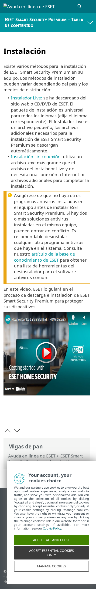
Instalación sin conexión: (36, 156)
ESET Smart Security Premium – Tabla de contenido (44, 22)
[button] (47, 354)
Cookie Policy (52, 534)
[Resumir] (84, 413)
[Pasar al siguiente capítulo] (17, 431)
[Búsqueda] (79, 6)
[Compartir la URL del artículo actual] (60, 413)
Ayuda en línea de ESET (31, 456)
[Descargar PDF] (72, 413)
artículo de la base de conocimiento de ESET (44, 257)
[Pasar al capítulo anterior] (7, 431)
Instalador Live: (26, 98)
